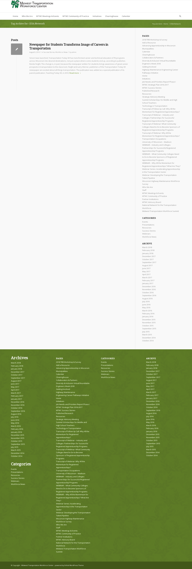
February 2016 (148, 313)
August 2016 (147, 298)
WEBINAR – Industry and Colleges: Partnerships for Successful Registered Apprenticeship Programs (159, 148)
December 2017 (148, 256)
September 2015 (149, 328)
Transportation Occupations (154, 139)
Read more (74, 73)
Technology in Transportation (154, 106)
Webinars (146, 233)
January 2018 (147, 253)
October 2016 (147, 292)
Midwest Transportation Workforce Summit (160, 211)
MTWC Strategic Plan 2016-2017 (155, 84)
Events (145, 222)
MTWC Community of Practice (154, 196)
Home (144, 75)
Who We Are (147, 187)
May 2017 (146, 271)
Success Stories (49, 52)
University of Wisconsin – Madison (156, 142)
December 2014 (148, 337)
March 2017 (147, 277)
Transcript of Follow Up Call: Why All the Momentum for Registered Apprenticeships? (72, 434)
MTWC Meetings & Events (153, 193)
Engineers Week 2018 (151, 63)
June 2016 (146, 304)
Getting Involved (149, 67)
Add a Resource (149, 42)
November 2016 (149, 289)
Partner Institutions (150, 199)
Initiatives (146, 78)
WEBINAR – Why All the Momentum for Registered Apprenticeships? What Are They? (72, 497)
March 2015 (147, 334)
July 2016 (146, 301)
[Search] (179, 16)
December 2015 (148, 319)
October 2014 (147, 340)
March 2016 (147, 310)
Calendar (146, 51)
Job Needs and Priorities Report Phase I (159, 82)
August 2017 (147, 265)
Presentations (148, 224)
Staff (144, 190)
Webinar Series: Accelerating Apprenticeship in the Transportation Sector (71, 506)
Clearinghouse (148, 54)
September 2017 (149, 262)
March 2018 (147, 247)
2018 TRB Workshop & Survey (154, 39)
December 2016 (148, 286)
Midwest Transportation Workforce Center (37, 565)
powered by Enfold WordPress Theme (69, 565)
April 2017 (146, 274)
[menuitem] (15, 16)
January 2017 (147, 283)
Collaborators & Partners (152, 57)
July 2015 (146, 331)
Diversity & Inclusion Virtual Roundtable (159, 60)
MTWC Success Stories (151, 88)
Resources (146, 94)
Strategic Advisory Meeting (153, 97)
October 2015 (147, 325)
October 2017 (147, 259)
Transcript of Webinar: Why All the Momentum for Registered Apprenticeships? (70, 464)
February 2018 (148, 250)
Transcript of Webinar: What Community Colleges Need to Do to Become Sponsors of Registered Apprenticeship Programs (161, 127)
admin (74, 52)
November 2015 (149, 322)
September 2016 (149, 295)
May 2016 (146, 307)
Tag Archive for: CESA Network (28, 23)
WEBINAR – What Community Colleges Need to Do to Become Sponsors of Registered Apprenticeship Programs (160, 157)
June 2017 (146, 268)
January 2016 (147, 316)
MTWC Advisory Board (151, 202)
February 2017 (148, 280)
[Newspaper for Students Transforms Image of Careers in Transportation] (16, 49)
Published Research (150, 91)
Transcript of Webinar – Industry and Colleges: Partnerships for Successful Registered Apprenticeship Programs (158, 118)
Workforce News (61, 52)
